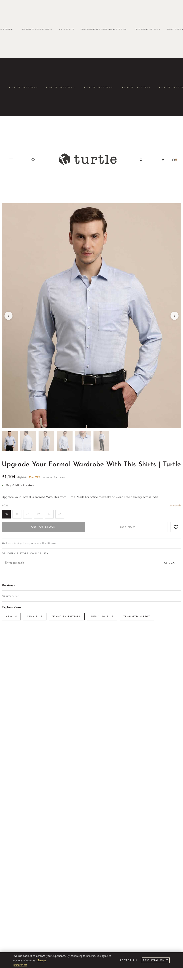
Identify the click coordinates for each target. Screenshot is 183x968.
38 (6, 514)
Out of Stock (43, 527)
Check (169, 563)
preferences (20, 964)
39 (17, 514)
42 (38, 514)
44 (49, 514)
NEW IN (11, 616)
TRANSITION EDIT (136, 616)
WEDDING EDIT (102, 616)
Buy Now (127, 527)
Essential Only (155, 960)
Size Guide (175, 506)
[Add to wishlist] (176, 527)
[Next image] (175, 316)
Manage (41, 960)
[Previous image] (8, 316)
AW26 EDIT (35, 616)
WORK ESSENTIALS (66, 616)
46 (59, 514)
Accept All (129, 960)
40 (27, 514)
